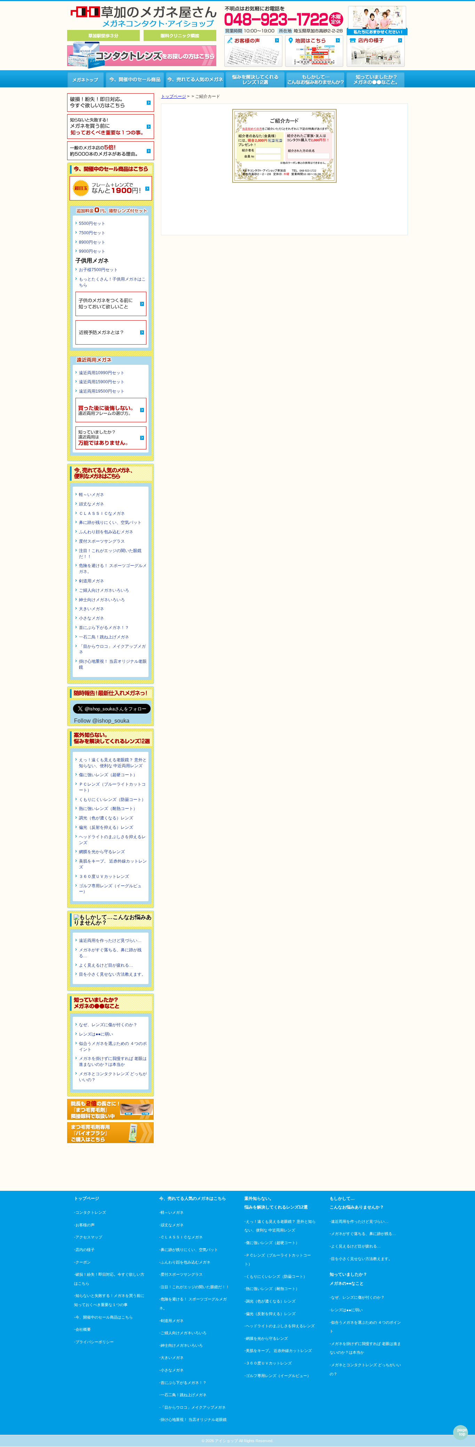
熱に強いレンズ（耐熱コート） (108, 808)
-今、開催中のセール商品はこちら (103, 1317)
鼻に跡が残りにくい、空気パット (110, 522)
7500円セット (92, 232)
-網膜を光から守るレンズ (266, 1338)
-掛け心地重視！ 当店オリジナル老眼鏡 (193, 1419)
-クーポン (82, 1262)
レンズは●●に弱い (96, 1034)
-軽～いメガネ (171, 1212)
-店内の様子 (84, 1250)
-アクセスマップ (88, 1237)
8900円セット (92, 242)
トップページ (173, 96)
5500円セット (92, 223)
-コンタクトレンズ (90, 1212)
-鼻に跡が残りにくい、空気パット (188, 1250)
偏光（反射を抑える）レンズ (106, 827)
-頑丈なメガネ (171, 1225)
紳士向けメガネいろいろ (102, 599)
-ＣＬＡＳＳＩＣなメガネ (181, 1237)
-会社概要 (82, 1329)
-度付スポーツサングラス (181, 1274)
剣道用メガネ (91, 581)
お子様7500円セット (98, 269)
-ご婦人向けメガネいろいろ (183, 1333)
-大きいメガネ (171, 1357)
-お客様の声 (84, 1225)
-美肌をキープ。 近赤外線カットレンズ (278, 1350)
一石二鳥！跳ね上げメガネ (104, 637)
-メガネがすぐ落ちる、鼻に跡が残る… (363, 1234)
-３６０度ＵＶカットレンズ (268, 1363)
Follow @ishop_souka (101, 721)
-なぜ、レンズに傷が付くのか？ (357, 1297)
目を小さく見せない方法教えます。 (112, 974)
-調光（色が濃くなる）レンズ (270, 1301)
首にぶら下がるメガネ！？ (104, 627)
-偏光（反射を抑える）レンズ (270, 1314)
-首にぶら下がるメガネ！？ (183, 1383)
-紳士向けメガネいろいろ (181, 1345)
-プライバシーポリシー (94, 1342)
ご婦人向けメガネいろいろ (104, 590)
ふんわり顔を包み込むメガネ (106, 531)
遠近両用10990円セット (101, 372)
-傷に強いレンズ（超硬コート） (271, 1243)
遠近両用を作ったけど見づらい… (110, 940)
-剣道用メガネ (171, 1321)
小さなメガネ (91, 618)
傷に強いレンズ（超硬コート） (108, 774)
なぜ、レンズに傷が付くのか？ (108, 1024)
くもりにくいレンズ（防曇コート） (112, 799)
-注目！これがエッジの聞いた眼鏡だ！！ (194, 1287)
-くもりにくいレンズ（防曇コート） (275, 1276)
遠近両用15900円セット (101, 381)
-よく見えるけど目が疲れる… (355, 1246)
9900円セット (92, 251)
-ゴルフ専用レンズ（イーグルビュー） (277, 1376)
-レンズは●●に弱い (346, 1310)
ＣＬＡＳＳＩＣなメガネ (102, 513)
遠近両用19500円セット (101, 391)
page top (462, 1432)
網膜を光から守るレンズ (102, 851)
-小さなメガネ (171, 1370)
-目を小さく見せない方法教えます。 (361, 1259)
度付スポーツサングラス (102, 541)
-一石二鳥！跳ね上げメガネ (183, 1395)
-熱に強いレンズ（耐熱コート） (271, 1289)
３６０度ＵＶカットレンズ (104, 876)
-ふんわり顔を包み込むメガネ (184, 1262)
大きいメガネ (91, 608)
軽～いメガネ (91, 494)
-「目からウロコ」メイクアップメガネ (192, 1407)
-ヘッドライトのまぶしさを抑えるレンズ (279, 1326)
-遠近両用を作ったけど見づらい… (359, 1221)
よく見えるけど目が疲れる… (106, 965)
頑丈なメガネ (91, 504)
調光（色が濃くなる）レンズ (106, 818)
